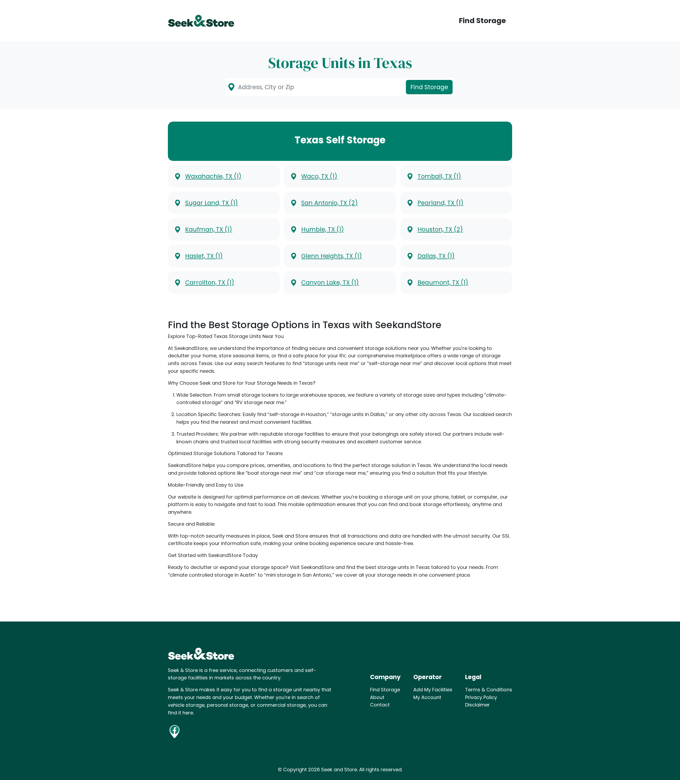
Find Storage (482, 20)
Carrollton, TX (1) (209, 282)
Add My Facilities (432, 689)
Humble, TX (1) (322, 229)
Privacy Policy (481, 697)
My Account (427, 697)
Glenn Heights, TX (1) (331, 256)
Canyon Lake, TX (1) (330, 282)
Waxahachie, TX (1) (213, 176)
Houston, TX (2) (440, 229)
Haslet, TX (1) (204, 256)
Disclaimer (477, 704)
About (377, 697)
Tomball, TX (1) (439, 176)
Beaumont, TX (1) (443, 282)
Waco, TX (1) (319, 176)
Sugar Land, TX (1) (211, 203)
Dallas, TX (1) (436, 256)
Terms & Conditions (488, 689)
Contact (380, 704)
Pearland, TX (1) (441, 203)
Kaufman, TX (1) (208, 229)
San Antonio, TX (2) (329, 203)
